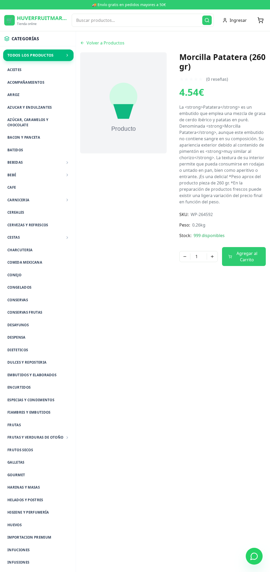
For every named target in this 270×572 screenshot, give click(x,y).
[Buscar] (207, 20)
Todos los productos (30, 55)
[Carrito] (260, 20)
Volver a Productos (105, 43)
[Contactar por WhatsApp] (254, 556)
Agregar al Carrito (247, 256)
